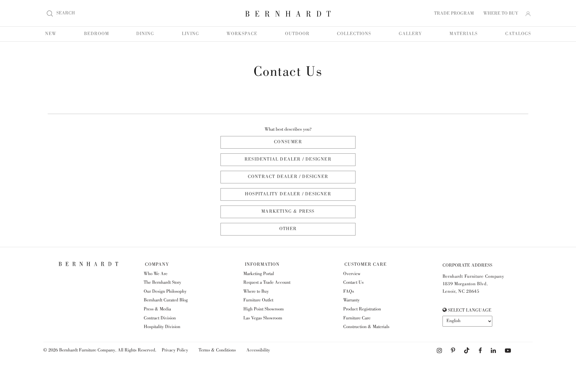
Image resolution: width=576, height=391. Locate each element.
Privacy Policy (175, 350)
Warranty (351, 300)
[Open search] (49, 13)
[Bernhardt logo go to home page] (288, 13)
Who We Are (155, 274)
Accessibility (258, 350)
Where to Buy (256, 291)
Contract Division (160, 318)
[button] (528, 14)
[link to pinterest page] (453, 351)
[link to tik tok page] (467, 351)
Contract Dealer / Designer (288, 177)
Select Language (469, 310)
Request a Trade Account (266, 282)
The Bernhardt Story (162, 282)
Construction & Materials (366, 327)
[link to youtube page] (508, 351)
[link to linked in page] (493, 351)
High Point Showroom (263, 309)
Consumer (288, 142)
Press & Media (157, 309)
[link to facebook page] (480, 351)
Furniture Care (356, 318)
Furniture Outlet (258, 300)
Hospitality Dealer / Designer (288, 194)
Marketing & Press (287, 211)
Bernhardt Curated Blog (166, 300)
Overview (352, 274)
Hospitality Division (162, 327)
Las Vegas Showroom (262, 318)
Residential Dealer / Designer (288, 159)
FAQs (348, 291)
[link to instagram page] (439, 351)
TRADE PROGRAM (454, 13)
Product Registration (362, 309)
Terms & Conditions (217, 350)
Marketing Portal (258, 274)
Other (288, 229)
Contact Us (353, 282)
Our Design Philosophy (165, 291)
